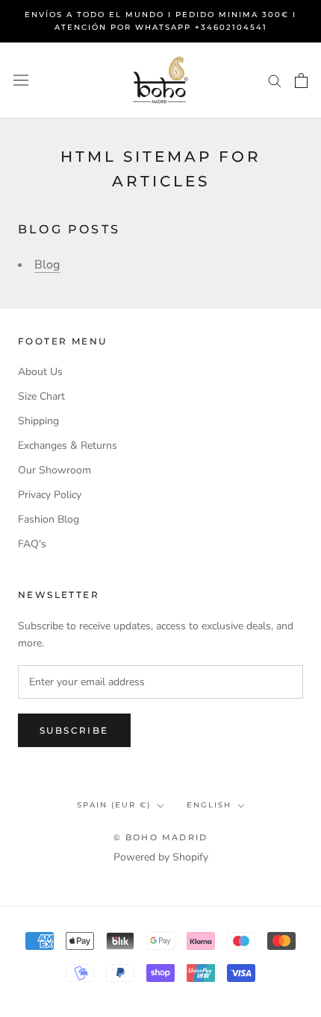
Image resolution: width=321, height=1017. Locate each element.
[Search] (274, 80)
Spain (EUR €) (114, 805)
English (209, 805)
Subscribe (74, 730)
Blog (47, 264)
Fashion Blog (48, 519)
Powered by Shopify (160, 857)
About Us (40, 372)
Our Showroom (54, 470)
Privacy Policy (49, 495)
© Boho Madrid (160, 837)
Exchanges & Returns (67, 445)
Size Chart (41, 396)
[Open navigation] (20, 80)
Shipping (38, 421)
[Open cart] (301, 80)
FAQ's (32, 544)
